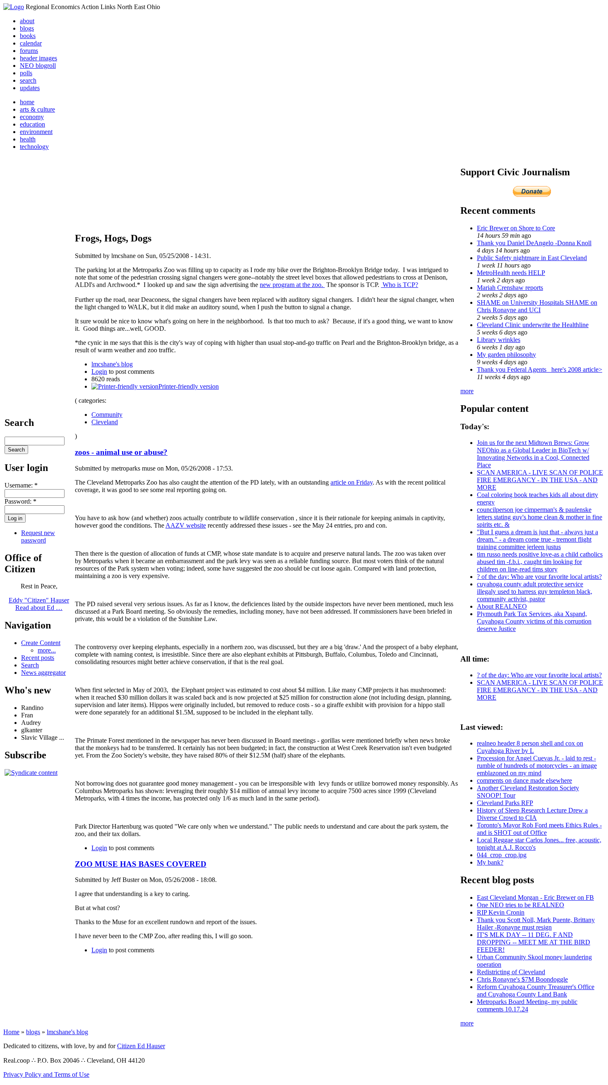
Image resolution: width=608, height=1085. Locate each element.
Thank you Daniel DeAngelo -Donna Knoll (534, 242)
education (32, 124)
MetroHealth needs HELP (511, 272)
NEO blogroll (38, 65)
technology (34, 146)
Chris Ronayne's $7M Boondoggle (522, 979)
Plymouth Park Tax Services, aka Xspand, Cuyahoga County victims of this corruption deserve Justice (534, 621)
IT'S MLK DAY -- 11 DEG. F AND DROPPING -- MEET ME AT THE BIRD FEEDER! (533, 942)
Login (99, 371)
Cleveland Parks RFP (505, 802)
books (28, 35)
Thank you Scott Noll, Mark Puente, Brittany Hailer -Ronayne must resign (536, 923)
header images (38, 58)
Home (11, 1031)
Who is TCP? (399, 284)
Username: (21, 485)
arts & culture (37, 109)
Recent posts (37, 657)
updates (30, 87)
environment (36, 131)
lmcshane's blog (112, 364)
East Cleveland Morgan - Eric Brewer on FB (535, 897)
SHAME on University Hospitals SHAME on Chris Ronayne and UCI (537, 306)
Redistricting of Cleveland (511, 971)
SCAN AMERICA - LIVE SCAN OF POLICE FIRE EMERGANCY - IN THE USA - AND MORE (540, 480)
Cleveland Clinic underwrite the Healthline (533, 324)
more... (47, 650)
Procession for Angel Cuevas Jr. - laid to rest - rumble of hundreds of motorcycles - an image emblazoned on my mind (537, 766)
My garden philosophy (506, 354)
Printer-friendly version (188, 386)
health (28, 139)
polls (26, 72)
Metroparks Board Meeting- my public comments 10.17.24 (527, 1005)
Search (30, 665)
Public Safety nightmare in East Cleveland (532, 257)
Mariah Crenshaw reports (510, 287)
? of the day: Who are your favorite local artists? (539, 576)
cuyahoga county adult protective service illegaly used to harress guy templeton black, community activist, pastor (534, 591)
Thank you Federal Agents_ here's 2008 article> (539, 369)
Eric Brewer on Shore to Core (516, 228)
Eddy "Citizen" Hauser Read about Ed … (39, 604)
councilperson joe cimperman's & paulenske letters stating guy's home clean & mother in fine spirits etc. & (539, 517)
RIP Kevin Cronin (500, 912)
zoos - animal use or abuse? (121, 452)
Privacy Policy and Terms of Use (46, 1074)
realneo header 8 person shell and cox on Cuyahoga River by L (530, 747)
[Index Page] (13, 6)
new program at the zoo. (292, 284)
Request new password (38, 536)
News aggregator (43, 672)
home (27, 101)
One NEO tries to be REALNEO (520, 904)
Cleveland (104, 421)
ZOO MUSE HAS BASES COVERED (140, 864)
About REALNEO (502, 606)
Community (106, 414)
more (467, 390)
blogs (27, 28)
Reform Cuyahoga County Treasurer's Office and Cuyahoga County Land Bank (535, 990)
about (27, 20)
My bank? (490, 862)
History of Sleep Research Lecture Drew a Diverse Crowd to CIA (532, 814)
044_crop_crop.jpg (502, 854)
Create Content (40, 642)
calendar (31, 43)
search (28, 80)
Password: (20, 501)
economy (32, 116)
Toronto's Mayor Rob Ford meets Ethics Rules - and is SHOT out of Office (539, 829)
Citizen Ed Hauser (141, 1045)
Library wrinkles (498, 339)
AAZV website (185, 525)
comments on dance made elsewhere (524, 780)
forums (29, 50)
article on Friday (351, 482)
